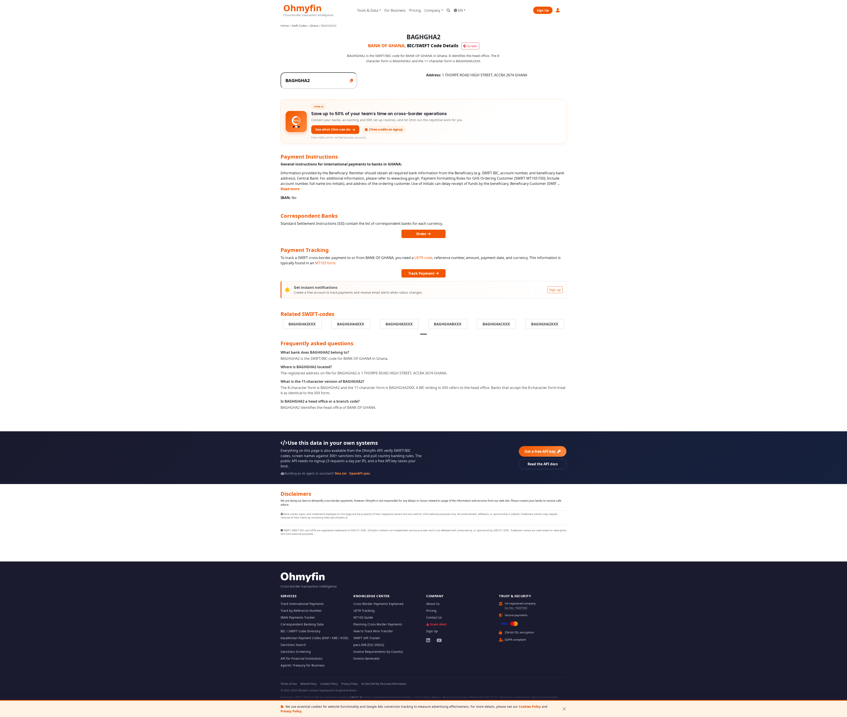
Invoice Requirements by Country (378, 651)
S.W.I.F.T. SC (356, 697)
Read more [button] (290, 188)
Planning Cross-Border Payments (377, 624)
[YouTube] (439, 640)
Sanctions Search (293, 645)
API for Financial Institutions (301, 658)
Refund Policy (308, 684)
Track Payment (421, 273)
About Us (433, 604)
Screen (472, 46)
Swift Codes (299, 26)
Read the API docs (543, 464)
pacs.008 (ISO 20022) (368, 645)
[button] (558, 10)
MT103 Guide (363, 617)
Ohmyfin (302, 7)
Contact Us (434, 617)
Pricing (415, 10)
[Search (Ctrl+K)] (448, 10)
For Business (395, 10)
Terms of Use (289, 684)
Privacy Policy (291, 711)
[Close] (564, 709)
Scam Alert (438, 624)
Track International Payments (302, 604)
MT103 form (325, 263)
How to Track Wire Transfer (373, 631)
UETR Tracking (364, 610)
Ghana (314, 26)
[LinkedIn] (428, 640)
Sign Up (543, 10)
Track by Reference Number (301, 610)
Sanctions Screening (296, 651)
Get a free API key (540, 451)
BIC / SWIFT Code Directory (300, 631)
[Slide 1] (423, 334)
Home (285, 26)
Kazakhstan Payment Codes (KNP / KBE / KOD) (314, 638)
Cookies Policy (530, 706)
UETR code (423, 257)
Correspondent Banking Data (302, 624)
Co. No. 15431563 (516, 608)
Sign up (555, 290)
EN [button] (460, 10)
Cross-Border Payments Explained (378, 604)
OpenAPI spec (359, 473)
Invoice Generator (366, 658)
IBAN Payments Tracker (298, 617)
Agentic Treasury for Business (303, 665)
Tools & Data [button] (367, 10)
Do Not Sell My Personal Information (383, 684)
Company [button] (432, 10)
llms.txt (341, 473)
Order (421, 233)
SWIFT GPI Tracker (366, 638)
